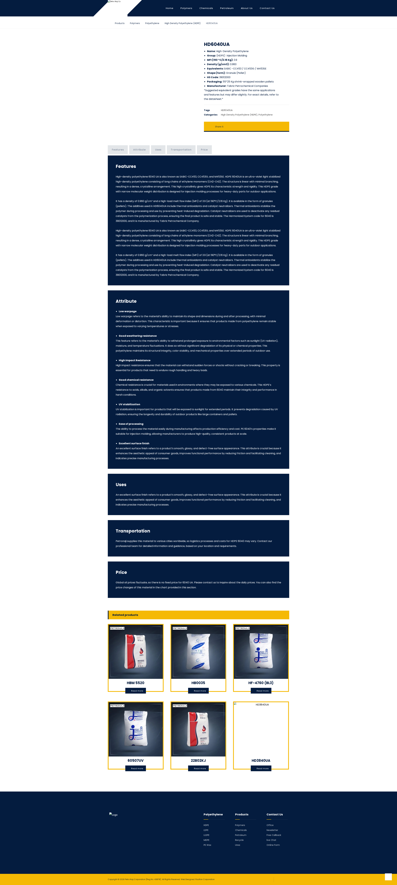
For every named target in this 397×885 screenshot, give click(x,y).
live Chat (271, 840)
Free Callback (274, 835)
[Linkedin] (116, 859)
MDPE (206, 840)
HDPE (206, 825)
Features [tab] (118, 149)
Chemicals (241, 830)
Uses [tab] (158, 149)
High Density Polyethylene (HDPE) (239, 114)
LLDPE (206, 835)
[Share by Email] (266, 126)
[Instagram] (124, 859)
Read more (137, 691)
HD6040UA (227, 110)
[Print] (274, 126)
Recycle (239, 840)
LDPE (206, 830)
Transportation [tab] (181, 149)
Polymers (240, 825)
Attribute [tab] (139, 149)
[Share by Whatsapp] (251, 126)
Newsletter (272, 830)
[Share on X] (235, 126)
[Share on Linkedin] (243, 126)
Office (270, 825)
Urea (237, 845)
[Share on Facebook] (228, 126)
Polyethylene (266, 114)
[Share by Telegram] (259, 126)
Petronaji (121, 541)
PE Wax (207, 845)
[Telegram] (120, 859)
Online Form (273, 845)
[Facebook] (111, 859)
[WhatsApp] (129, 859)
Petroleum (240, 835)
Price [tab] (204, 149)
